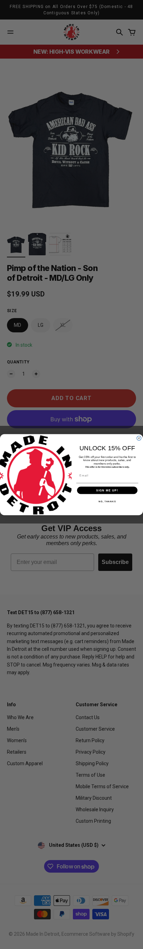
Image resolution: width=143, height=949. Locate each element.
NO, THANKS (107, 501)
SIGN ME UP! (107, 490)
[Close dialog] (139, 438)
